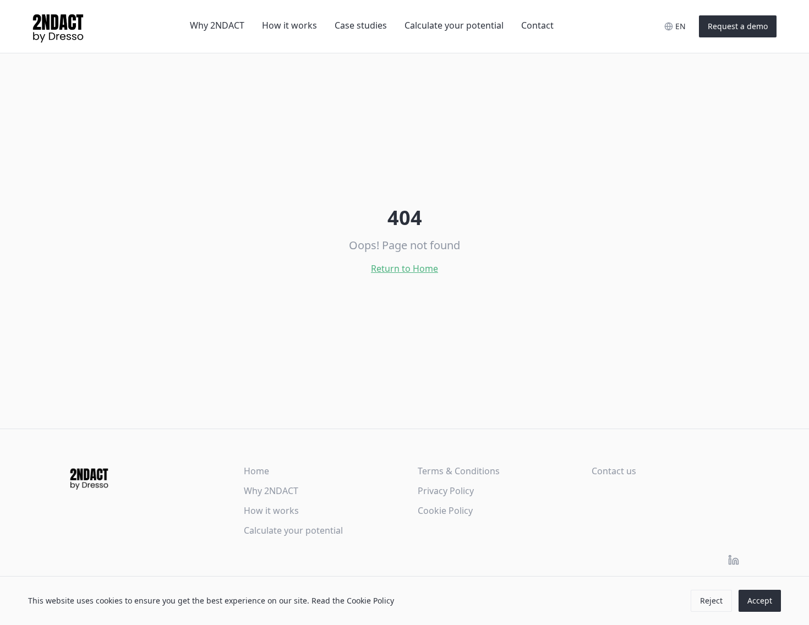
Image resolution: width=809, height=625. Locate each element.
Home (256, 471)
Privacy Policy (446, 491)
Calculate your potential (454, 25)
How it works (289, 25)
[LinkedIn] (733, 560)
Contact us (614, 471)
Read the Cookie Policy (352, 600)
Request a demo (738, 26)
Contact (537, 25)
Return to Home (404, 268)
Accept (759, 600)
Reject (711, 600)
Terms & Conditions (459, 471)
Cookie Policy (445, 511)
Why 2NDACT (217, 25)
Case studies (361, 25)
